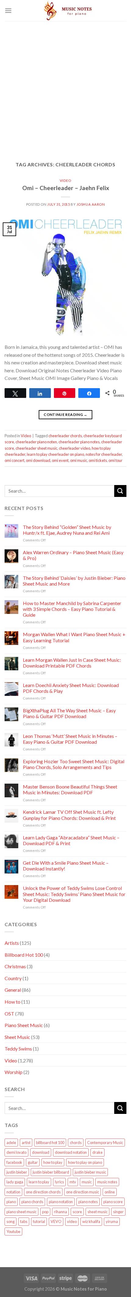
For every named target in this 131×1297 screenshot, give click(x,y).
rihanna (60, 1211)
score (77, 1211)
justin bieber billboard (51, 1172)
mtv (72, 1181)
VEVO (56, 1221)
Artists (12, 943)
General (13, 990)
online (109, 1191)
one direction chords (43, 1191)
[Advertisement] (65, 86)
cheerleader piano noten (36, 441)
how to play (52, 1162)
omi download (38, 460)
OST (9, 1013)
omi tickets (98, 460)
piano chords (32, 1201)
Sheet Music (17, 1037)
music (87, 1181)
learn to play (39, 1181)
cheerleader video (74, 448)
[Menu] (8, 10)
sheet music (97, 1211)
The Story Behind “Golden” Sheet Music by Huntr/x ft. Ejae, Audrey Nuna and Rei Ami (67, 530)
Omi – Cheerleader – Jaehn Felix (65, 187)
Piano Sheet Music (24, 1025)
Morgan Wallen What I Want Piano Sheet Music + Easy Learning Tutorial (74, 637)
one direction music (82, 1191)
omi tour (115, 460)
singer (118, 1211)
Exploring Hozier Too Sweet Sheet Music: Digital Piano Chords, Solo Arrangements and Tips (73, 764)
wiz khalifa (91, 1221)
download (40, 1152)
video (72, 1221)
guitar (33, 1162)
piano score (113, 1201)
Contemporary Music (105, 1142)
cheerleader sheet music (36, 448)
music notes (107, 1181)
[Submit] (120, 491)
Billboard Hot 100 (24, 955)
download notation (71, 1152)
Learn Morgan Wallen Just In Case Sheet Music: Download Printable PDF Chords (72, 662)
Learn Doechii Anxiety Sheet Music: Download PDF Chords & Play (71, 688)
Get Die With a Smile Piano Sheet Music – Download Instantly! (65, 865)
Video (66, 181)
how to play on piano (85, 1162)
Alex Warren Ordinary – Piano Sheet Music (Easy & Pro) (73, 555)
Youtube (13, 1231)
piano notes (88, 1201)
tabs (23, 1221)
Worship (14, 1072)
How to (12, 1002)
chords (76, 1142)
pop (45, 1211)
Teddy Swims (18, 1048)
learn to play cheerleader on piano (55, 454)
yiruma (112, 1221)
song (10, 1221)
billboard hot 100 (50, 1142)
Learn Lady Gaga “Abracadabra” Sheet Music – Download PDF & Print (71, 840)
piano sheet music (21, 1211)
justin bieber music (90, 1172)
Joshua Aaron (90, 204)
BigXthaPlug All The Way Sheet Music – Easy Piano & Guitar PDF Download (69, 713)
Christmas (15, 966)
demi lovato (16, 1152)
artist (26, 1142)
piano (11, 1201)
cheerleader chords (65, 435)
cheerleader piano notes (79, 441)
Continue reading (65, 414)
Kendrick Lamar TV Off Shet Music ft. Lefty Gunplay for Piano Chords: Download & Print (69, 814)
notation (13, 1191)
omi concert (14, 460)
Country (13, 978)
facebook (14, 1162)
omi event (60, 460)
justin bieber (16, 1172)
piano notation (61, 1201)
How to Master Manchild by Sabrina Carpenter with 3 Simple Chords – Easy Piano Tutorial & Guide (72, 609)
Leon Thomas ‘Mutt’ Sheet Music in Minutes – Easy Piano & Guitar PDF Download (70, 739)
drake (97, 1152)
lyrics (59, 1181)
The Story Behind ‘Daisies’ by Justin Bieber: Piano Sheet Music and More (74, 580)
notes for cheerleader (104, 454)
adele (11, 1142)
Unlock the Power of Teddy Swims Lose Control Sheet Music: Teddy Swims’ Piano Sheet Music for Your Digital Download (74, 893)
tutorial (39, 1221)
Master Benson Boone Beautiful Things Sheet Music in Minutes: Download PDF (70, 789)
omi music (78, 460)
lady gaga (14, 1181)
